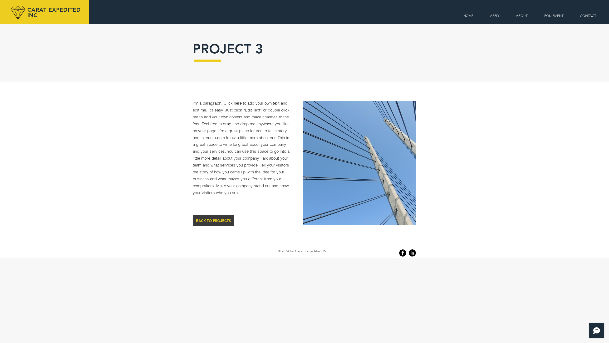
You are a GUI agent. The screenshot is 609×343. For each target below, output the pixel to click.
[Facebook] (402, 253)
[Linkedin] (412, 253)
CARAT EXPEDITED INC (54, 12)
